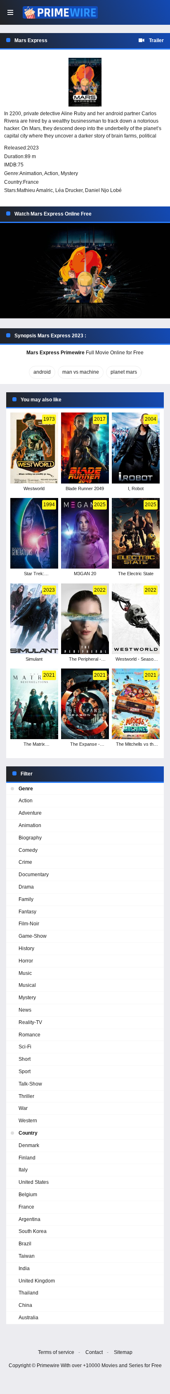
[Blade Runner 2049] (85, 448)
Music (25, 973)
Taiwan (27, 1256)
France (31, 182)
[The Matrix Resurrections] (34, 704)
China (25, 1305)
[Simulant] (34, 618)
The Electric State (135, 573)
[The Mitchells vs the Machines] (136, 704)
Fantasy (27, 912)
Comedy (28, 850)
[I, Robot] (136, 448)
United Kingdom (37, 1281)
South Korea (33, 1231)
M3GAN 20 (85, 573)
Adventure (30, 813)
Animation (30, 173)
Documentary (34, 874)
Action (51, 173)
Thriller (26, 1096)
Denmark (29, 1145)
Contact (94, 1352)
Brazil (25, 1244)
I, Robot (136, 488)
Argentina (29, 1219)
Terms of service (56, 1352)
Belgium (28, 1194)
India (24, 1268)
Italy (23, 1170)
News (25, 1010)
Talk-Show (30, 1084)
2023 (33, 148)
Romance (29, 1035)
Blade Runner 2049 (85, 488)
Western (28, 1121)
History (26, 948)
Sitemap (123, 1352)
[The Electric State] (136, 533)
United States (34, 1182)
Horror (26, 961)
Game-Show (33, 936)
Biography (30, 838)
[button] (85, 271)
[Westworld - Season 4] (136, 618)
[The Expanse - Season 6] (85, 704)
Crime (25, 862)
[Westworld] (34, 448)
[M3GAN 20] (85, 533)
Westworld (34, 488)
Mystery (69, 173)
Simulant (34, 659)
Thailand (28, 1293)
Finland (27, 1158)
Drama (26, 887)
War (23, 1108)
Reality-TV (30, 1022)
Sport (25, 1071)
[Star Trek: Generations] (34, 533)
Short (25, 1059)
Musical (27, 985)
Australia (28, 1318)
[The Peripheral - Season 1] (85, 618)
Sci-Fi (25, 1047)
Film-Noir (29, 924)
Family (26, 899)
